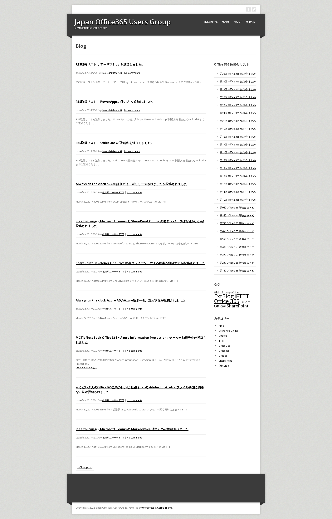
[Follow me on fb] (248, 9)
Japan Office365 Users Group (123, 22)
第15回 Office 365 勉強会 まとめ (238, 160)
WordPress (148, 507)
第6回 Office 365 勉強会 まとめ (237, 231)
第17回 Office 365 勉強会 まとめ (238, 144)
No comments (132, 73)
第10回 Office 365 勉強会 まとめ (238, 199)
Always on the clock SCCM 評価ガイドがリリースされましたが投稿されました (131, 184)
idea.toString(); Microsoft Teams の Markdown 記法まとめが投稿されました (132, 429)
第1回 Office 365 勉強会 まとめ (237, 270)
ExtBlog (224, 296)
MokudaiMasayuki (112, 73)
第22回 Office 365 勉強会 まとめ (238, 105)
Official (220, 306)
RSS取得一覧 (211, 21)
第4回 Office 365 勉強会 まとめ (237, 247)
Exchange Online (228, 330)
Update (250, 21)
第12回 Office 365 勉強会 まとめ (238, 184)
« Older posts (84, 467)
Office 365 (226, 301)
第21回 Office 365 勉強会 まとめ (238, 113)
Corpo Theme (164, 507)
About (238, 21)
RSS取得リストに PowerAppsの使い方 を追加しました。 (115, 102)
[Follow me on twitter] (254, 9)
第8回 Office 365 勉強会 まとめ (237, 215)
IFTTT (241, 296)
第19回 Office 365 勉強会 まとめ (238, 128)
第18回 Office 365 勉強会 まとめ (238, 136)
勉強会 (225, 21)
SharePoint (238, 306)
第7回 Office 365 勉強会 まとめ (237, 223)
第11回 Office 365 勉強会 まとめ (238, 191)
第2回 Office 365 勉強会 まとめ (237, 262)
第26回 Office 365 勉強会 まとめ (238, 81)
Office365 (224, 350)
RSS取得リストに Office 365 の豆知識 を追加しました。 (115, 143)
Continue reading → (86, 367)
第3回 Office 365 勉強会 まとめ (237, 255)
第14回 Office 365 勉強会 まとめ (238, 168)
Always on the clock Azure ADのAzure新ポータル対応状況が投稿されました (130, 300)
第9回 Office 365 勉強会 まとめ (237, 207)
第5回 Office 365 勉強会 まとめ (237, 239)
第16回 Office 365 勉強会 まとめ (238, 152)
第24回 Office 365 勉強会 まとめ (238, 97)
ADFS (218, 292)
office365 (245, 302)
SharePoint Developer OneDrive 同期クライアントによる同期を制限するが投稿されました (140, 263)
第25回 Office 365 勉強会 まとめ (238, 89)
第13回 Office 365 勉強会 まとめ (238, 176)
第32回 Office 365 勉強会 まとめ (238, 73)
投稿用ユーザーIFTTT (113, 192)
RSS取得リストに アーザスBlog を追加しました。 (110, 64)
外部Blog (224, 365)
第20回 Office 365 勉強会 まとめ (238, 121)
